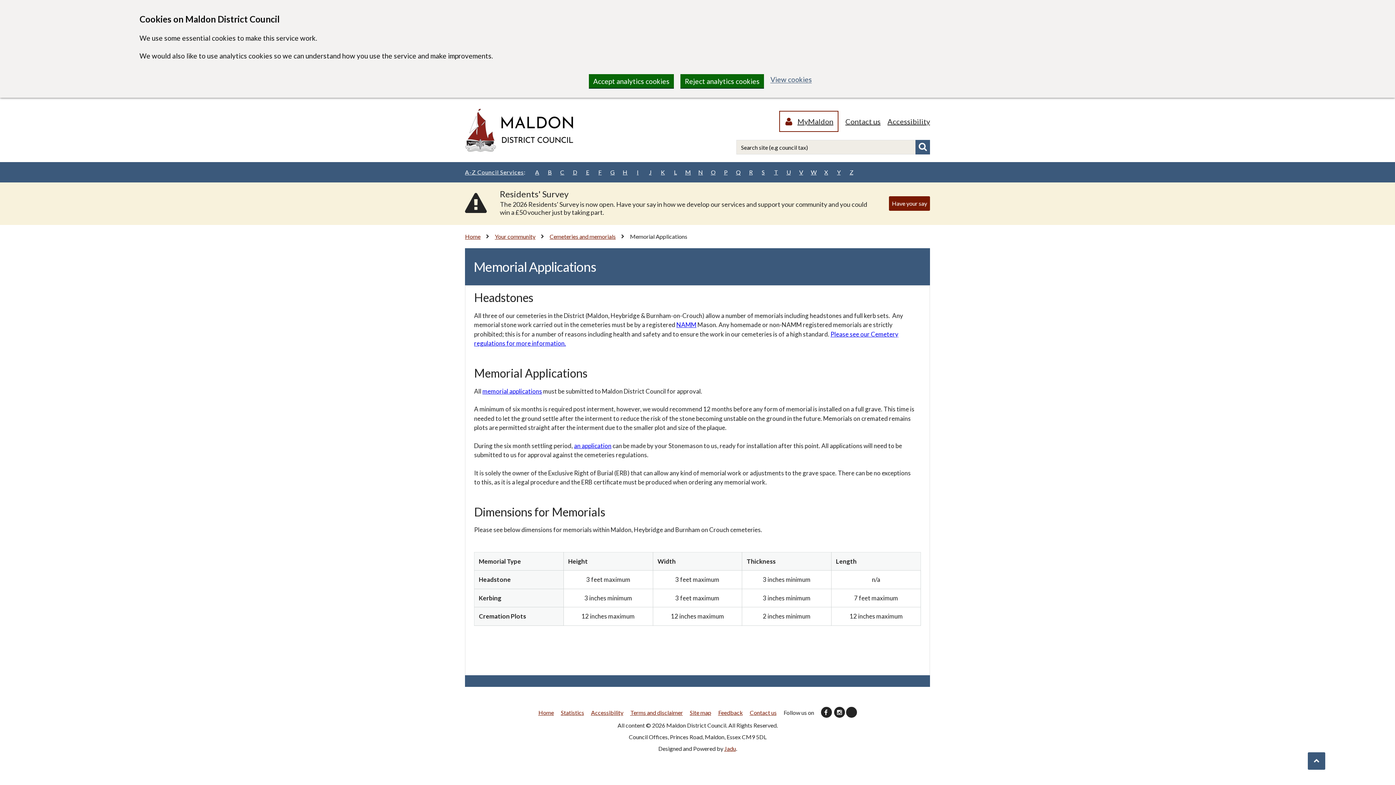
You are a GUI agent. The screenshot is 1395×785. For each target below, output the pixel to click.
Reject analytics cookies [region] (722, 81)
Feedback (730, 712)
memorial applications (512, 391)
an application (592, 446)
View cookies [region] (791, 79)
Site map (700, 712)
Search (922, 147)
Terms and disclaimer (656, 712)
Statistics (572, 712)
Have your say (909, 203)
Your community (515, 236)
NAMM (686, 325)
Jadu (730, 748)
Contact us (863, 121)
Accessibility (908, 121)
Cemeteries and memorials (583, 236)
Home (473, 236)
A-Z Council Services (495, 172)
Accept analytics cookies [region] (631, 81)
